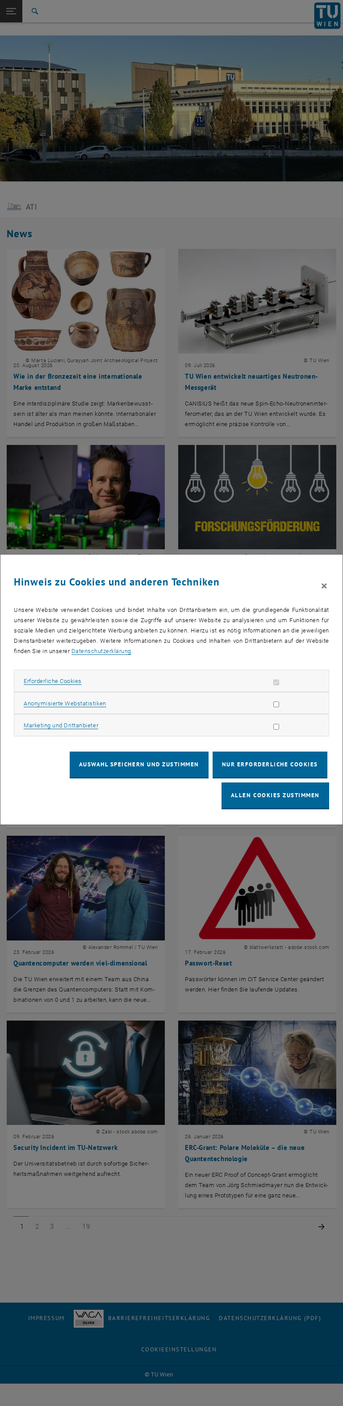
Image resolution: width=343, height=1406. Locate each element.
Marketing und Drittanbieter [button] (61, 725)
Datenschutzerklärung (101, 651)
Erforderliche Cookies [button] (53, 681)
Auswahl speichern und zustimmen (139, 764)
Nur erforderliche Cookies (270, 764)
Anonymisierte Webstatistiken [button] (65, 703)
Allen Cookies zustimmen (275, 795)
